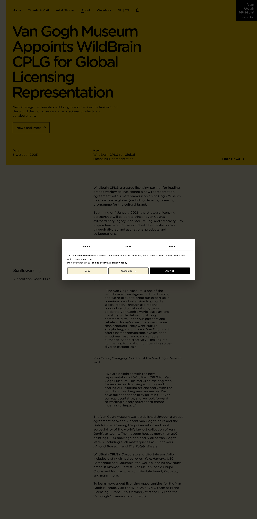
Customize (126, 271)
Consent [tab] (85, 246)
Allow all (169, 271)
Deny (87, 271)
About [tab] (171, 246)
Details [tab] (128, 246)
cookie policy (99, 262)
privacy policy (119, 262)
